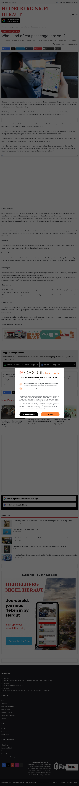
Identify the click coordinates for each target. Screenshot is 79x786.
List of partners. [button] (54, 401)
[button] (39, 393)
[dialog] (39, 393)
